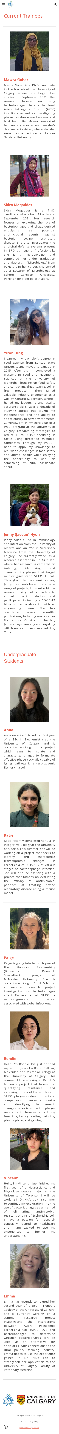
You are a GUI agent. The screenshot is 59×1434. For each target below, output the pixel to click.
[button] (4, 4)
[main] (29, 15)
